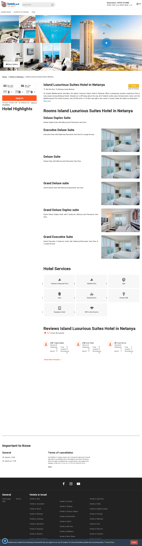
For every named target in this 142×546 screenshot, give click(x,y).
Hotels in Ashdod (36, 534)
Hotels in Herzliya (96, 514)
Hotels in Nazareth (36, 524)
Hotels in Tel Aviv (66, 501)
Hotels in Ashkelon (66, 531)
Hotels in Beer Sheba (67, 536)
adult (5, 91)
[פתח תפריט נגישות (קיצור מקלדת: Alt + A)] (5, 541)
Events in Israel (21, 12)
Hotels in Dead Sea (97, 499)
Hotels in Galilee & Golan (99, 509)
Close (134, 542)
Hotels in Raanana (36, 529)
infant (28, 91)
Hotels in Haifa (95, 504)
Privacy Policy (109, 542)
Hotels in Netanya (16, 77)
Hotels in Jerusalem (37, 504)
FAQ (33, 12)
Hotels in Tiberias (66, 506)
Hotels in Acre (95, 524)
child (17, 91)
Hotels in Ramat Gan (67, 516)
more (50, 467)
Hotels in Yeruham (96, 534)
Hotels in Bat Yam (66, 526)
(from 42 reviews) (57, 333)
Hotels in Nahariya (96, 519)
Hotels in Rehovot (96, 529)
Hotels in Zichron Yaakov (69, 511)
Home (4, 77)
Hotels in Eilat (35, 499)
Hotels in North (35, 509)
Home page (6, 499)
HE (140, 4)
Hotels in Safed (65, 521)
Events (18, 499)
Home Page (6, 12)
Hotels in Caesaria (36, 519)
